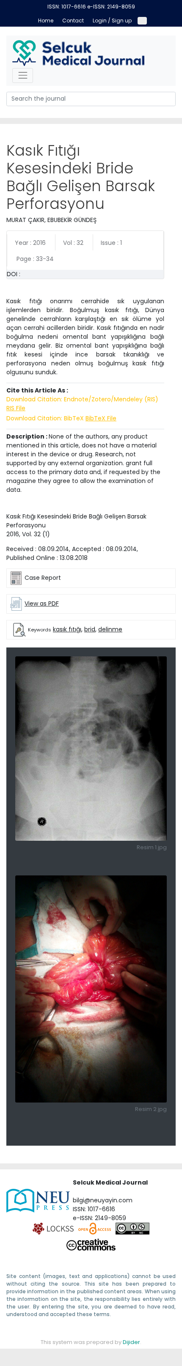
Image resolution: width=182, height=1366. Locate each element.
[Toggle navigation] (22, 75)
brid (89, 629)
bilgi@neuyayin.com (102, 1200)
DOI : (13, 274)
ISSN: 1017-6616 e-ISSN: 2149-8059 (91, 6)
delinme (110, 629)
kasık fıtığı (67, 629)
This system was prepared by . (91, 1342)
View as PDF (42, 603)
